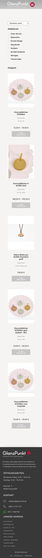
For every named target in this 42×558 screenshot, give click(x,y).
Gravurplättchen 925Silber (21, 113)
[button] (32, 4)
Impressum (28, 555)
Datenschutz (18, 555)
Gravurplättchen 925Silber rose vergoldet (21, 404)
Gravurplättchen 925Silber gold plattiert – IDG (21, 330)
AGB (11, 555)
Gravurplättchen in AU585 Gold (21, 184)
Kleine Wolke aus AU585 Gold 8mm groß (21, 257)
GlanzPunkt (21, 118)
